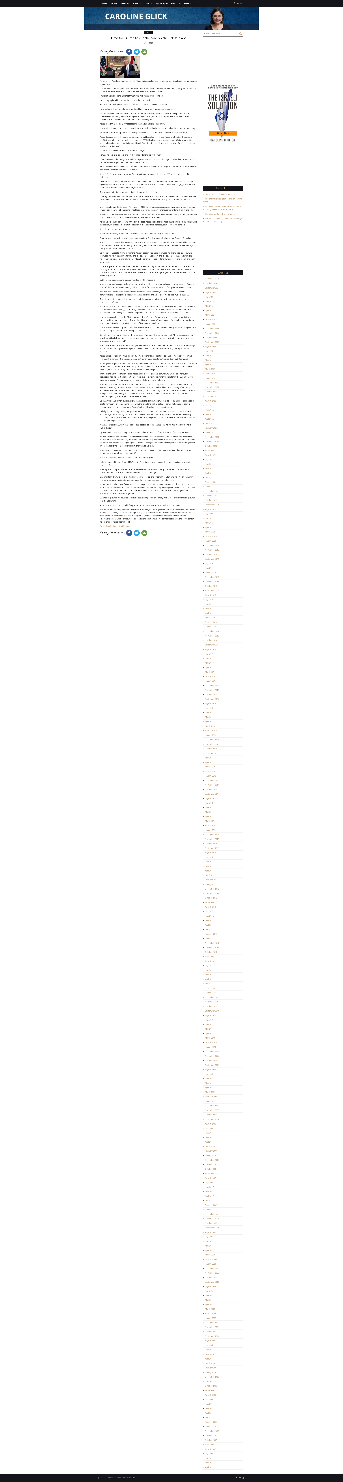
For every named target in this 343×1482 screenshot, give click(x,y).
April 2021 (209, 473)
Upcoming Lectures (165, 3)
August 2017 (210, 649)
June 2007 (209, 1187)
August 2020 (210, 509)
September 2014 (212, 794)
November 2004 (212, 1327)
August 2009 (210, 1069)
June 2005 (209, 1295)
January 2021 (210, 486)
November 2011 (212, 947)
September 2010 (212, 1011)
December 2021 (212, 437)
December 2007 (212, 1160)
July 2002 (209, 1453)
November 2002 (212, 1435)
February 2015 (211, 771)
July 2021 (209, 459)
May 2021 (209, 468)
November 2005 (212, 1273)
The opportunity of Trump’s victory (220, 214)
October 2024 (211, 283)
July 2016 (209, 708)
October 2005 (211, 1277)
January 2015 (210, 776)
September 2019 (212, 559)
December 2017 (212, 631)
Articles (125, 3)
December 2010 (212, 997)
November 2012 (212, 893)
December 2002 (212, 1431)
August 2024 (210, 292)
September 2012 (212, 902)
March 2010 (210, 1038)
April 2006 (209, 1250)
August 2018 (210, 595)
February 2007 (211, 1205)
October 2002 (211, 1440)
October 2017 (211, 640)
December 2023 (212, 328)
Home (104, 3)
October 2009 (211, 1060)
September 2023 (212, 342)
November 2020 (212, 495)
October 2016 (211, 694)
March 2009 (210, 1092)
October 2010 (211, 1006)
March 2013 (210, 875)
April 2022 (209, 419)
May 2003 (209, 1408)
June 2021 (209, 464)
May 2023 (209, 360)
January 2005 (210, 1318)
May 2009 (209, 1083)
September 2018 (212, 590)
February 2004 (211, 1367)
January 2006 (210, 1264)
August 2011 (210, 961)
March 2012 (210, 929)
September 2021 (212, 450)
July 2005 (209, 1291)
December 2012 (212, 889)
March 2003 (210, 1417)
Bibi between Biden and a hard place (221, 194)
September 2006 (212, 1227)
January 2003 (210, 1426)
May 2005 (209, 1300)
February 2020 (211, 536)
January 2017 (210, 681)
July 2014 (209, 803)
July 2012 (209, 911)
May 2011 (209, 974)
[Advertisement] (225, 59)
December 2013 (212, 834)
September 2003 (212, 1390)
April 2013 (209, 870)
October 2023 (211, 337)
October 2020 (211, 500)
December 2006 (212, 1214)
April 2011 (209, 979)
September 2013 (212, 848)
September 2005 (212, 1282)
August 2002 (210, 1449)
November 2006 (212, 1218)
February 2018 (211, 622)
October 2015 (211, 748)
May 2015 (209, 757)
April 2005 (209, 1304)
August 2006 (210, 1232)
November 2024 (212, 278)
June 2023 (209, 355)
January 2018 (210, 626)
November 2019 (212, 550)
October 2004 (211, 1331)
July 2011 (209, 965)
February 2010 (211, 1042)
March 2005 (210, 1309)
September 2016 (212, 699)
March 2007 (210, 1200)
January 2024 (210, 324)
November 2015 (212, 744)
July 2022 (209, 405)
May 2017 (209, 663)
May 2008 (209, 1137)
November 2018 (212, 581)
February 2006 (211, 1259)
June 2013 (209, 861)
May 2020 (209, 522)
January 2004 (210, 1372)
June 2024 (209, 301)
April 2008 (209, 1142)
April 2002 (209, 1467)
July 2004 (209, 1345)
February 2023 (211, 373)
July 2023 (209, 351)
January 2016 (210, 735)
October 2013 (211, 843)
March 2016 (210, 726)
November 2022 (212, 387)
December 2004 (212, 1322)
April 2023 (209, 364)
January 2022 (210, 432)
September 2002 (212, 1444)
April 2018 (209, 613)
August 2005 (210, 1286)
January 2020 (210, 541)
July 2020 (209, 513)
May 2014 (209, 812)
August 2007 (210, 1178)
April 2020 (209, 527)
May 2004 (209, 1354)
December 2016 (212, 685)
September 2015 (212, 753)
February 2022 (211, 428)
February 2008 (211, 1151)
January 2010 (210, 1047)
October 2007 (211, 1169)
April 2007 (209, 1196)
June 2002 (209, 1458)
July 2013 (209, 857)
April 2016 (209, 721)
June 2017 (209, 658)
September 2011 (212, 956)
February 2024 (211, 319)
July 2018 (209, 599)
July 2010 (209, 1019)
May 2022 (209, 414)
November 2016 (212, 690)
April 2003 (209, 1413)
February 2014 (211, 825)
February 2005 (211, 1313)
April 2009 (209, 1087)
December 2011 (212, 943)
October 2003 (211, 1386)
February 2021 (211, 482)
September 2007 (212, 1173)
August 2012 (210, 907)
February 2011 (211, 988)
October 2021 (211, 446)
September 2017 (212, 644)
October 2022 (211, 391)
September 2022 (212, 396)
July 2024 (209, 296)
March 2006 (210, 1254)
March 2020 (210, 531)
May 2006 (209, 1245)
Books (149, 3)
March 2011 (210, 983)
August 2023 (210, 346)
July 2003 (209, 1399)
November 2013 (212, 839)
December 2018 (212, 577)
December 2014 (212, 780)
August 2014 (210, 798)
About (114, 3)
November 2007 (212, 1164)
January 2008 (210, 1155)
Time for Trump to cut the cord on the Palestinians (148, 38)
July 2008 (209, 1128)
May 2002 (209, 1462)
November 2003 (212, 1381)
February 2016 (211, 730)
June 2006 (209, 1241)
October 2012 (211, 898)
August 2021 (210, 455)
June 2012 (209, 916)
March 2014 (210, 821)
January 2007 (210, 1209)
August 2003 (210, 1395)
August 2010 (210, 1015)
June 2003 (209, 1404)
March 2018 (210, 617)
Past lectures (186, 3)
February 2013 (211, 879)
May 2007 (209, 1191)
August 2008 (210, 1124)
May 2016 (209, 717)
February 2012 (211, 934)
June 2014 (209, 807)
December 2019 (212, 545)
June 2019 (209, 568)
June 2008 (209, 1132)
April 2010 (209, 1033)
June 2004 (209, 1349)
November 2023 (212, 333)
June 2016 (209, 712)
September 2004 (212, 1336)
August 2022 (210, 401)
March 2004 (210, 1363)
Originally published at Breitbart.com (115, 526)
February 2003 (211, 1422)
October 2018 (211, 586)
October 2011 (211, 952)
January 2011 (210, 992)
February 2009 (211, 1096)
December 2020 (212, 491)
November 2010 (212, 1001)
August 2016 (210, 703)
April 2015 (209, 762)
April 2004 (209, 1358)
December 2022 (212, 382)
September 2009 (212, 1065)
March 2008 (210, 1146)
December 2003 (212, 1377)
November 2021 (212, 441)
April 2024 (209, 310)
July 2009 (209, 1074)
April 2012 (209, 925)
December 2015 (212, 739)
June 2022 (209, 409)
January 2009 (210, 1101)
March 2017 (210, 672)
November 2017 (212, 635)
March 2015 (210, 766)
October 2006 (211, 1223)
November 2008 (212, 1110)
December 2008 (212, 1105)
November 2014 (212, 785)
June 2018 (209, 604)
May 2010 (209, 1029)
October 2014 (211, 789)
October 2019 (211, 554)
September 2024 (212, 288)
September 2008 (212, 1119)
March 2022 (210, 423)
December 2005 (212, 1268)
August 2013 (210, 852)
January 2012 (210, 938)
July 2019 (209, 563)
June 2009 (209, 1078)
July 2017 (209, 654)
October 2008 (211, 1114)
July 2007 (209, 1182)
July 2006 (209, 1236)
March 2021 (210, 477)
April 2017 (209, 667)
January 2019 (210, 572)
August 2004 (210, 1340)
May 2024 (209, 306)
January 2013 (210, 884)
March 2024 (210, 315)
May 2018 (209, 608)
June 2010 (209, 1024)
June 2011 (209, 970)
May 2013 (209, 866)
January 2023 (210, 378)
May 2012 (209, 920)
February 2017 (211, 676)
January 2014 (210, 830)
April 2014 (209, 816)
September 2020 (212, 504)
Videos (136, 3)
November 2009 (212, 1056)
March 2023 (210, 369)
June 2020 (209, 518)
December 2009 (212, 1051)
